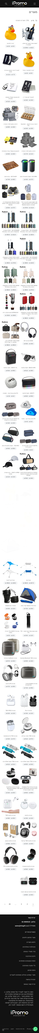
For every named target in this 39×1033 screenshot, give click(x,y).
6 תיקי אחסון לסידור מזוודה (10, 124)
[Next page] (4, 904)
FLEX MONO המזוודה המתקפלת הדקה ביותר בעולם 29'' (11, 286)
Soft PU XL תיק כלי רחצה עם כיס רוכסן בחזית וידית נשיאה (11, 419)
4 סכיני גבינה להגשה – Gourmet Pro (29, 124)
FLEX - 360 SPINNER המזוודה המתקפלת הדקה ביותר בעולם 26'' (28, 231)
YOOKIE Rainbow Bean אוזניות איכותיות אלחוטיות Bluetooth (29, 530)
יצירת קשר (6, 1029)
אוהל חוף (28, 580)
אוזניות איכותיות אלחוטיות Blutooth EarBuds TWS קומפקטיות (12, 788)
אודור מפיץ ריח (28, 556)
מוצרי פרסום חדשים (28, 937)
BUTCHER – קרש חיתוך (10, 176)
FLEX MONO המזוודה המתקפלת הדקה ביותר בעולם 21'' (29, 286)
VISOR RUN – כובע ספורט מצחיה (28, 503)
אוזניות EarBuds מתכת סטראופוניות (31, 684)
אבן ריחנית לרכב (10, 530)
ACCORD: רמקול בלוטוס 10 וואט (28, 176)
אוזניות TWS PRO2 (11, 710)
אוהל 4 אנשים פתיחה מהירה (10, 556)
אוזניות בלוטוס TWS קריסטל (28, 841)
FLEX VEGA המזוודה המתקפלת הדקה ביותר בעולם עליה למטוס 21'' (29, 314)
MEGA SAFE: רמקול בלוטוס (28, 367)
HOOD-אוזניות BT (28, 340)
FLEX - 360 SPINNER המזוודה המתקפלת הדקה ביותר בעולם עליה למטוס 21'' (28, 259)
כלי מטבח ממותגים (29, 965)
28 (9, 904)
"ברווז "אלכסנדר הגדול (28, 70)
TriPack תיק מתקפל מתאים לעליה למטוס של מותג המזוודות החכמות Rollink (28, 474)
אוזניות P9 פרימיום (10, 683)
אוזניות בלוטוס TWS (10, 815)
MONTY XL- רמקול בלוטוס (10, 367)
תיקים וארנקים (30, 956)
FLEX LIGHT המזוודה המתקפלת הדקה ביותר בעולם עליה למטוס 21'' (11, 259)
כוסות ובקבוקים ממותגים (27, 961)
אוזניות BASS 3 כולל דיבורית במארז (12, 632)
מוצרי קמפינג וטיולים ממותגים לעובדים (22, 975)
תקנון (12, 1029)
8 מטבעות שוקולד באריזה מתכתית (10, 151)
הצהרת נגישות (30, 979)
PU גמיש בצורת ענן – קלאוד (28, 418)
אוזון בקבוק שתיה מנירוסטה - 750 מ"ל (28, 632)
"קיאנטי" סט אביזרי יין (28, 97)
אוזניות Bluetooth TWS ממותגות (28, 658)
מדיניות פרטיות (20, 1029)
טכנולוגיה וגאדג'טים (29, 947)
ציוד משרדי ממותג (29, 951)
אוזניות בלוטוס (28, 815)
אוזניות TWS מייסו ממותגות (10, 736)
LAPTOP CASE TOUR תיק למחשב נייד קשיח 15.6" (12, 341)
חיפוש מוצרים (31, 942)
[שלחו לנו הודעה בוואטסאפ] (35, 1029)
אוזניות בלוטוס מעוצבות (28, 866)
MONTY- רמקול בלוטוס (28, 393)
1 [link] (33, 904)
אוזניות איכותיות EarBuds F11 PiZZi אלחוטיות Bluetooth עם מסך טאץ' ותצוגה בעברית (28, 788)
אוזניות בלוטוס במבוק (10, 841)
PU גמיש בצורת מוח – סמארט (10, 393)
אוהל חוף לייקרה (10, 580)
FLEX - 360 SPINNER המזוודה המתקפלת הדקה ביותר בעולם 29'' (10, 231)
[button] (34, 3)
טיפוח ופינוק (31, 970)
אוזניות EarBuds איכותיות (10, 658)
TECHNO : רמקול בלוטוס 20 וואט (10, 445)
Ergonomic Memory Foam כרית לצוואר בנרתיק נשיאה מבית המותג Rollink (10, 203)
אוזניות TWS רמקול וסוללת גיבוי (28, 761)
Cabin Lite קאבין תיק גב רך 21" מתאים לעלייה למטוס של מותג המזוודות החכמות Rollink (29, 203)
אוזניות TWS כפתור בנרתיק (28, 736)
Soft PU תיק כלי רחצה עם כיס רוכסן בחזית (29, 446)
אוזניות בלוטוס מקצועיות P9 (11, 866)
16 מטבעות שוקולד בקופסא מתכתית (12, 98)
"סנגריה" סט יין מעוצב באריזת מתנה (11, 71)
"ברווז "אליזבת (10, 43)
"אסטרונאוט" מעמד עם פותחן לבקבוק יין (30, 44)
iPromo (29, 1029)
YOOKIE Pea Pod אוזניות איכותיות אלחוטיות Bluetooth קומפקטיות (10, 503)
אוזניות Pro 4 (28, 710)
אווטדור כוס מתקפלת (10, 605)
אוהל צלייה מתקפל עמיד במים (28, 605)
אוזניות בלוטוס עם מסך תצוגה (28, 892)
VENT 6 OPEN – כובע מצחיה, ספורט (11, 473)
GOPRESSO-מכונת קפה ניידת (10, 312)
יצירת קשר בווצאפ (29, 984)
